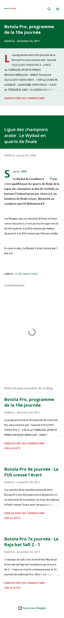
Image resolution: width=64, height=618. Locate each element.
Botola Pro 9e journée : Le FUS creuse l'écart (31, 472)
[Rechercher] (49, 9)
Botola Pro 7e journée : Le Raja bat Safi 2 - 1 (31, 541)
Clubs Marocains (26, 273)
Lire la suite (12, 448)
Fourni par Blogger (34, 608)
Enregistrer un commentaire (24, 98)
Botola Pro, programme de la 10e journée (29, 29)
